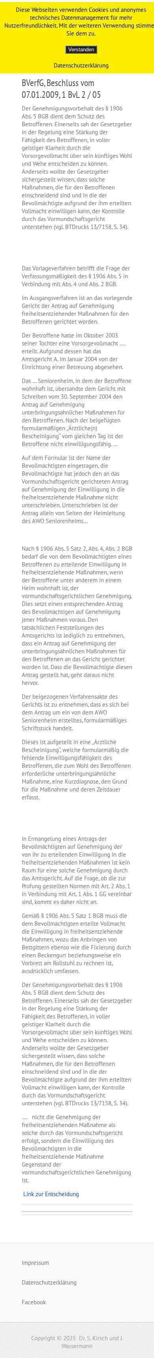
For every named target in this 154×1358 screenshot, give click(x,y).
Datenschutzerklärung (49, 1282)
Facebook (34, 1302)
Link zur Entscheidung (50, 1194)
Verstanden (81, 50)
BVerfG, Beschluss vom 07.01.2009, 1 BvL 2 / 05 (61, 89)
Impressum (35, 1262)
